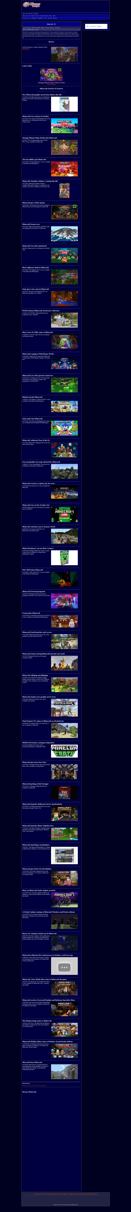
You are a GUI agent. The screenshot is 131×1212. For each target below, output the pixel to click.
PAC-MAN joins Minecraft (32, 570)
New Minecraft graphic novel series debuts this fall (41, 95)
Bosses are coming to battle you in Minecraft (39, 933)
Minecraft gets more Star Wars (34, 762)
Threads (80, 1194)
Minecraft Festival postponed (33, 591)
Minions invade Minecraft (32, 397)
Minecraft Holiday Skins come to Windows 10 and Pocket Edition (47, 1041)
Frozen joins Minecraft (31, 613)
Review (50, 15)
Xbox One (55, 18)
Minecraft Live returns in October (35, 116)
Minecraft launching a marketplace (36, 845)
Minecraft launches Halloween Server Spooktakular (42, 804)
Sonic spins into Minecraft (32, 419)
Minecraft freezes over (31, 224)
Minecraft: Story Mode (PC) (40, 1085)
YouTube (71, 1194)
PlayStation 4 (40, 18)
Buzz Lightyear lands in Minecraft (35, 267)
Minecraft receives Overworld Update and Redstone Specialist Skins (48, 1000)
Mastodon (85, 1194)
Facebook (64, 1194)
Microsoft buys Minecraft (32, 1062)
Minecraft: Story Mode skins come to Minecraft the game (44, 979)
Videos (54, 15)
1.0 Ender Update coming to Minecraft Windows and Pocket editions (48, 912)
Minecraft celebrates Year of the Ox (36, 440)
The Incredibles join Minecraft (34, 159)
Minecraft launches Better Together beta (37, 826)
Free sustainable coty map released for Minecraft (41, 462)
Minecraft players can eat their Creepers (38, 548)
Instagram (76, 1194)
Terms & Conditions (48, 1194)
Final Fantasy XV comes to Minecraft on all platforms (43, 721)
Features (36, 1194)
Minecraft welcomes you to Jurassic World (38, 527)
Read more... (26, 49)
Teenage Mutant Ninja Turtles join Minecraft (39, 138)
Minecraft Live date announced (34, 246)
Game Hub (33, 15)
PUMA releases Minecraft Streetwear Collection (40, 311)
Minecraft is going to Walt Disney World (38, 354)
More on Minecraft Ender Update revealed (38, 890)
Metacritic (95, 1194)
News (27, 13)
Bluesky (90, 1194)
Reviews (31, 13)
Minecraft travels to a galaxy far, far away (38, 483)
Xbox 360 (50, 18)
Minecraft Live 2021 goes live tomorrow (37, 375)
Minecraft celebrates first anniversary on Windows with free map (47, 955)
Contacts (59, 1194)
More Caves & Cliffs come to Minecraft (37, 332)
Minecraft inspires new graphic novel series (39, 697)
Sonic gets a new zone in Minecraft (35, 289)
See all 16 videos (51, 84)
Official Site (57, 27)
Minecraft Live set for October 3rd (35, 505)
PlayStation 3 (34, 18)
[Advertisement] (75, 5)
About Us (41, 1194)
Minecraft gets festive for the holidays (37, 869)
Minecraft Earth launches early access (37, 632)
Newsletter (36, 13)
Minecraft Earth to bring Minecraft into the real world (43, 654)
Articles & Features (44, 15)
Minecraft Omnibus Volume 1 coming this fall (40, 181)
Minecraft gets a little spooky (33, 203)
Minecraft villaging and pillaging (35, 675)
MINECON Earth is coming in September (38, 743)
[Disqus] (51, 1119)
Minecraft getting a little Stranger (35, 784)
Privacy (55, 1194)
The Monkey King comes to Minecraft (37, 1021)
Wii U (45, 18)
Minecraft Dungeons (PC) (28, 1085)
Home (31, 4)
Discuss (37, 15)
